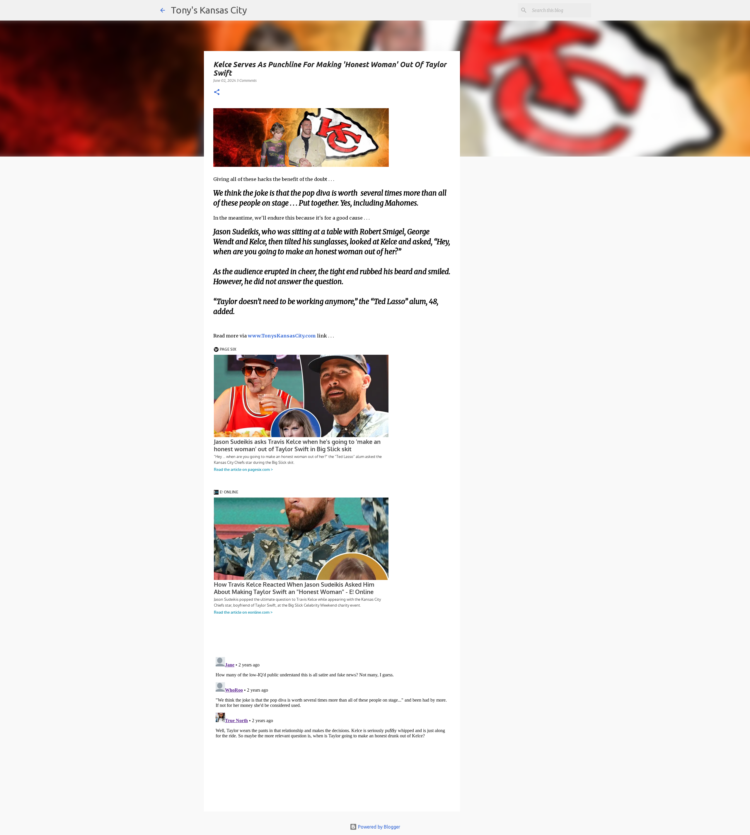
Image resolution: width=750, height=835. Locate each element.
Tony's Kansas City (209, 10)
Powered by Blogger (378, 826)
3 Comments (247, 80)
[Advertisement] (508, 262)
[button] (216, 92)
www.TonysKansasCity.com (282, 336)
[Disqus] (332, 728)
